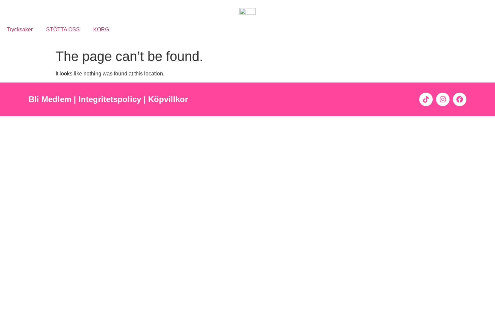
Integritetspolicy (110, 99)
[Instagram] (443, 99)
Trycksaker (20, 29)
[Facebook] (459, 99)
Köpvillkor (169, 99)
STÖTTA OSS (63, 29)
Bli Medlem (50, 99)
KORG (101, 29)
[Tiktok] (426, 99)
